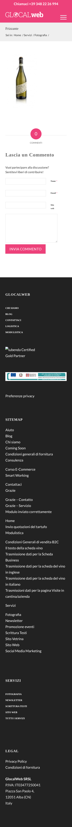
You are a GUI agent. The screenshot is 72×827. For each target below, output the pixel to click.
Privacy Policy (16, 761)
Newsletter (14, 621)
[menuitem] (61, 19)
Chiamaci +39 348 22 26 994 (36, 4)
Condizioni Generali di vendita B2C (32, 542)
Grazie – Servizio (18, 506)
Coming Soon (15, 448)
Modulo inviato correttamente (28, 512)
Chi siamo (12, 308)
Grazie (10, 490)
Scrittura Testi (16, 633)
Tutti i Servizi (15, 718)
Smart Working (17, 475)
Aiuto (9, 430)
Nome (54, 181)
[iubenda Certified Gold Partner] (36, 353)
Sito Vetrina (14, 639)
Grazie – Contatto (19, 500)
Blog (8, 314)
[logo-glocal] (29, 15)
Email (54, 193)
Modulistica (14, 332)
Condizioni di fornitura (22, 767)
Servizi (10, 605)
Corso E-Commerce (20, 469)
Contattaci (13, 320)
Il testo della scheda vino (24, 548)
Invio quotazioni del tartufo (26, 527)
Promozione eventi (19, 627)
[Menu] (61, 17)
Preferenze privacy (19, 396)
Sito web (52, 207)
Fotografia (13, 615)
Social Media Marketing (23, 651)
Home (10, 521)
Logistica (12, 326)
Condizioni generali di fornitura (29, 454)
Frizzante (11, 29)
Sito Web (12, 645)
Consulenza (14, 460)
